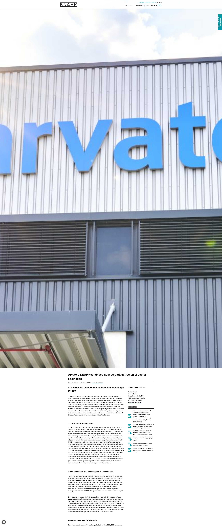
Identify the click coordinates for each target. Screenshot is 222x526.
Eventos (148, 2)
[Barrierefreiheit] (157, 2)
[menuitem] (142, 3)
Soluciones (129, 6)
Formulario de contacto (220, 22)
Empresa (139, 6)
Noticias (153, 2)
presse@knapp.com (134, 402)
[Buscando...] (160, 6)
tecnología (99, 382)
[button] (4, 522)
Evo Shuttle (72, 499)
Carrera (141, 2)
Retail (93, 382)
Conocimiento (151, 6)
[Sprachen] (161, 2)
